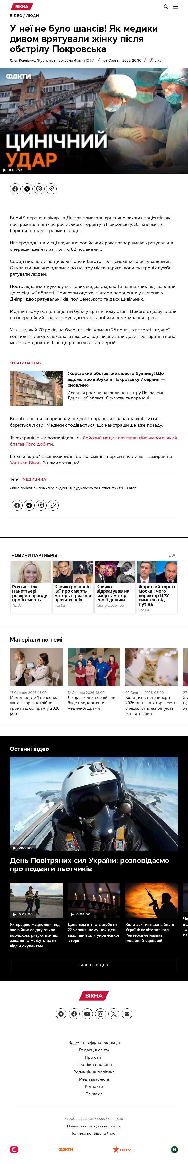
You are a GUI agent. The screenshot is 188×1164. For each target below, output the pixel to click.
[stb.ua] (14, 1150)
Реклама (94, 1094)
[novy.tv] (174, 1150)
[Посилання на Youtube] (87, 1013)
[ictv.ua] (122, 1150)
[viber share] (39, 188)
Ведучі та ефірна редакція (94, 1042)
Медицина (34, 479)
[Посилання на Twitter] (113, 1013)
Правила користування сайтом (94, 1126)
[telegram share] (27, 188)
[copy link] (51, 188)
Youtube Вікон (25, 462)
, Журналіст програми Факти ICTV (52, 60)
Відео (16, 16)
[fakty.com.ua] (65, 1150)
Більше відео (94, 965)
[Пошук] (166, 6)
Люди (32, 16)
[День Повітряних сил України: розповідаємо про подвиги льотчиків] (94, 804)
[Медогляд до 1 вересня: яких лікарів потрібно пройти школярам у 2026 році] (36, 667)
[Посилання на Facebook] (74, 1013)
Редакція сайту (94, 1050)
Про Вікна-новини (94, 1064)
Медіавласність (94, 1079)
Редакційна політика (94, 1072)
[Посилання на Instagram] (100, 1013)
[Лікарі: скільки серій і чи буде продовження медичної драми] (94, 667)
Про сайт (94, 1057)
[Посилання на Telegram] (61, 1013)
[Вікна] (22, 6)
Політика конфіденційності (94, 1133)
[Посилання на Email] (127, 1013)
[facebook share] (15, 188)
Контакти (94, 1086)
